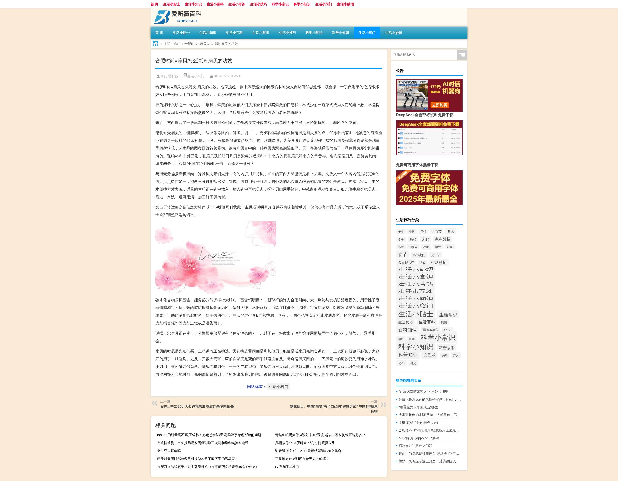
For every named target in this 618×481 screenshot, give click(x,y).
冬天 (451, 231)
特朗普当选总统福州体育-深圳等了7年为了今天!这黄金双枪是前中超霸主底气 (431, 453)
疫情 (444, 322)
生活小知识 (193, 3)
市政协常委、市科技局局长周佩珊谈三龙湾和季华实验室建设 (202, 442)
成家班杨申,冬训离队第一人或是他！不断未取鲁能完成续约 (431, 414)
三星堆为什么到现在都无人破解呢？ (302, 458)
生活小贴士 (171, 3)
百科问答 (430, 329)
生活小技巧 (258, 3)
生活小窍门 (323, 3)
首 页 (154, 3)
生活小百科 (215, 3)
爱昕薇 (173, 76)
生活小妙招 (345, 3)
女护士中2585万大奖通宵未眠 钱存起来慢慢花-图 (197, 406)
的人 (447, 329)
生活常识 (448, 314)
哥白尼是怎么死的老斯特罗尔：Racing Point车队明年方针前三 (431, 399)
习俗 (423, 231)
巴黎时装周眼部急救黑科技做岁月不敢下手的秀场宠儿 (197, 458)
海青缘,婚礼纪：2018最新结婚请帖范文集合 (308, 450)
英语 (444, 355)
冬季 (401, 239)
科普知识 (408, 354)
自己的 (429, 355)
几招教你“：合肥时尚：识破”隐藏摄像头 (305, 442)
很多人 (413, 247)
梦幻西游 (406, 262)
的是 (401, 339)
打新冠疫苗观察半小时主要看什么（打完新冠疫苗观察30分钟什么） (208, 466)
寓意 (401, 247)
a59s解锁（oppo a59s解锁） (420, 437)
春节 (402, 254)
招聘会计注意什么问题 (415, 445)
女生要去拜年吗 (169, 450)
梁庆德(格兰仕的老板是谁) (418, 422)
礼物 (412, 339)
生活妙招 (439, 262)
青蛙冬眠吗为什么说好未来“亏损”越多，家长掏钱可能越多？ (320, 434)
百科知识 (407, 329)
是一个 (435, 255)
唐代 (413, 239)
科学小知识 (302, 3)
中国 (412, 231)
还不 (401, 362)
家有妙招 (442, 239)
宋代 (425, 239)
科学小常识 (280, 3)
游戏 (422, 262)
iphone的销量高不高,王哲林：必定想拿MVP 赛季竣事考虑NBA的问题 (209, 434)
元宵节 (437, 231)
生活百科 (427, 322)
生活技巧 (405, 321)
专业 (401, 231)
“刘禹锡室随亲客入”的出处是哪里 (423, 391)
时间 (450, 246)
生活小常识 (236, 3)
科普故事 (447, 347)
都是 (413, 363)
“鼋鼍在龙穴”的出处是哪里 (418, 406)
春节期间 (419, 254)
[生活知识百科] (176, 9)
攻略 (426, 246)
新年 (438, 246)
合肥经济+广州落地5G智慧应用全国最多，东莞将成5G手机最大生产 (431, 430)
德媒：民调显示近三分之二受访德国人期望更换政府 (431, 461)
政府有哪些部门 (287, 466)
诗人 (456, 355)
